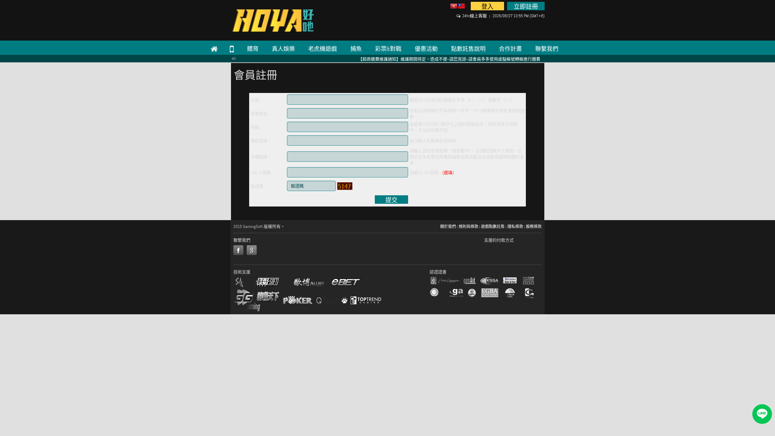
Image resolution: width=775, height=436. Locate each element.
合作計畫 (510, 49)
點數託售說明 (468, 49)
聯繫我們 (546, 49)
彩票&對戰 (388, 49)
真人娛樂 (283, 49)
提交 (391, 200)
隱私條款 (515, 226)
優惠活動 (426, 49)
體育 (253, 49)
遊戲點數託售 (493, 226)
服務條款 (534, 226)
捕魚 (356, 49)
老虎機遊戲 (322, 49)
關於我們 (448, 226)
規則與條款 (468, 226)
